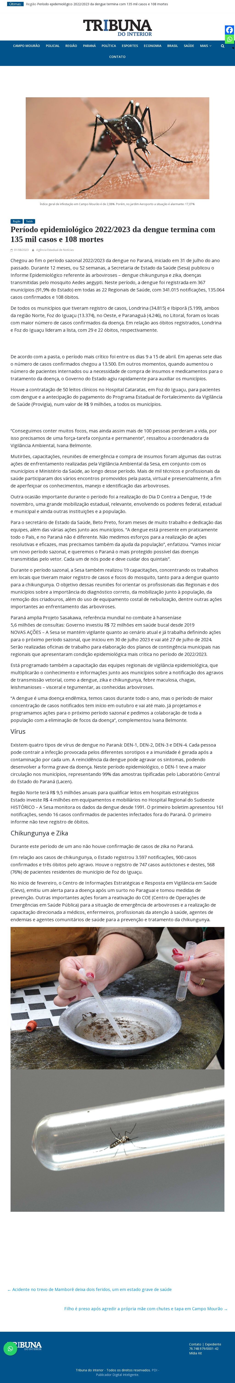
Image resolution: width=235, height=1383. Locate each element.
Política (109, 45)
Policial (52, 45)
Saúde (189, 45)
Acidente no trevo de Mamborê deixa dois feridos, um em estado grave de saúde (89, 1176)
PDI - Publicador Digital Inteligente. (127, 1259)
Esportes (130, 45)
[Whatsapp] (229, 39)
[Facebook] (229, 30)
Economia (152, 45)
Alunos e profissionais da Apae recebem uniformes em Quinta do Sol (77, 2)
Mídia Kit (195, 1240)
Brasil (172, 45)
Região (71, 45)
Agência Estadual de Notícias (55, 227)
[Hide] (233, 48)
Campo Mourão (26, 45)
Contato (117, 56)
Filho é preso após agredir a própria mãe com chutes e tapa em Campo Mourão (146, 1196)
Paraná (89, 45)
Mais (204, 45)
